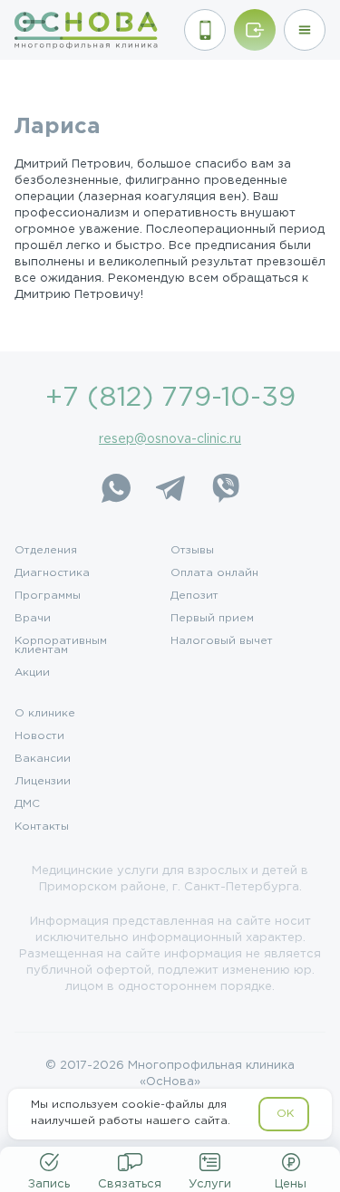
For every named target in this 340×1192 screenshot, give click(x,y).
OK (285, 1114)
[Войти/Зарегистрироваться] (255, 30)
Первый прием (212, 618)
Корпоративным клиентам (61, 646)
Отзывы (192, 550)
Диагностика (52, 573)
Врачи (33, 618)
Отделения (46, 550)
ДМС (27, 804)
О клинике (45, 713)
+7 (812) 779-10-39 (170, 398)
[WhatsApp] (116, 488)
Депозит (194, 596)
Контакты (42, 827)
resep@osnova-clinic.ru (170, 439)
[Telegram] (170, 488)
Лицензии (43, 781)
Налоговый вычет (221, 641)
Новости (39, 736)
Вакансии (43, 759)
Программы (48, 596)
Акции (32, 673)
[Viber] (224, 488)
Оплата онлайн (214, 573)
